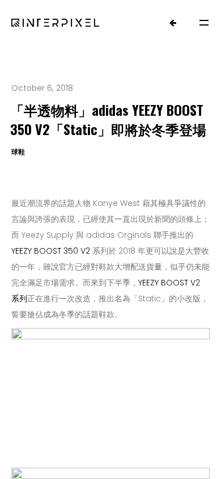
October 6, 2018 (42, 88)
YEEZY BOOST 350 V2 (50, 251)
